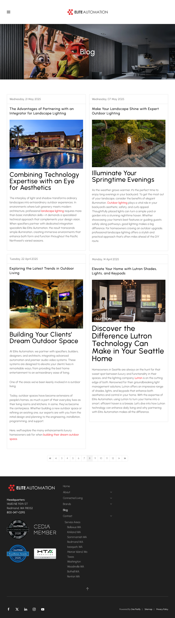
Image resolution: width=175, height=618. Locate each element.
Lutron (138, 378)
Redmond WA (75, 541)
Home (66, 486)
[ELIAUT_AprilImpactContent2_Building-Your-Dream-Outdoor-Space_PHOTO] (46, 304)
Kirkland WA (74, 532)
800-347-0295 (16, 512)
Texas (70, 556)
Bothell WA (73, 571)
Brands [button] (67, 504)
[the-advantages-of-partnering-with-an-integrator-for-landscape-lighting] (46, 144)
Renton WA (73, 576)
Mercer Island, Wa (77, 551)
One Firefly (135, 609)
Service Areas (72, 522)
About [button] (66, 492)
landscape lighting (52, 211)
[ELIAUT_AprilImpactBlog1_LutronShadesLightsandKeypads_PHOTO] (128, 301)
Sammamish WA (77, 537)
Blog (65, 510)
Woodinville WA (75, 566)
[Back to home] (87, 12)
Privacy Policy (162, 609)
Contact (67, 516)
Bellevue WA (74, 527)
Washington (74, 561)
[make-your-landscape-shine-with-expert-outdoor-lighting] (128, 143)
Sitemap (148, 609)
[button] (8, 12)
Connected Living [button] (73, 498)
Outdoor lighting (117, 202)
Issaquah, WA (75, 546)
